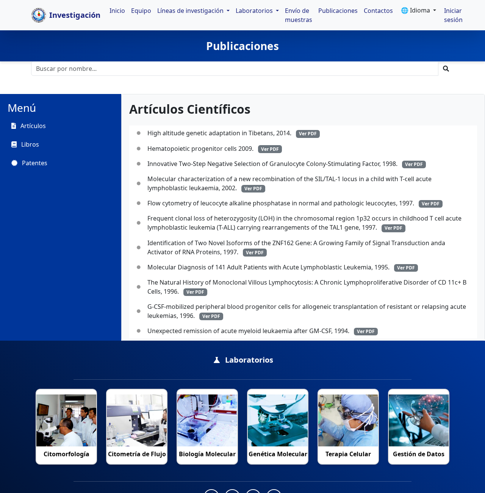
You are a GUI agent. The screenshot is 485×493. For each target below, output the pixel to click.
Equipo (141, 10)
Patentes (33, 163)
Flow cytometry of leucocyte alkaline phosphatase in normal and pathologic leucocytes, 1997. (293, 203)
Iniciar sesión (453, 15)
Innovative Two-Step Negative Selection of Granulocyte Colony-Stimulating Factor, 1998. (285, 164)
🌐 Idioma (416, 10)
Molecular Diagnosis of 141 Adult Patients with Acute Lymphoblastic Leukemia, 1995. (281, 267)
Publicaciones (338, 10)
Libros (29, 144)
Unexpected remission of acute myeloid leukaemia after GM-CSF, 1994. (261, 331)
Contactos (378, 10)
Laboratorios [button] (255, 10)
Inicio (117, 10)
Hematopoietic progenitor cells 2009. (213, 148)
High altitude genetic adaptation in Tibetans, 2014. (232, 133)
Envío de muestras (298, 15)
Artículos (32, 126)
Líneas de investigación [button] (191, 10)
